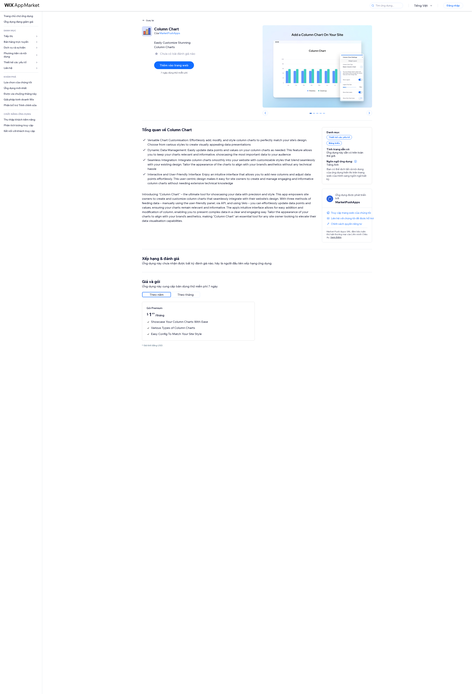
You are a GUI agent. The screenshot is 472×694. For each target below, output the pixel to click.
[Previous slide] (265, 113)
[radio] (156, 294)
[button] (355, 161)
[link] (21, 16)
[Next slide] (369, 113)
